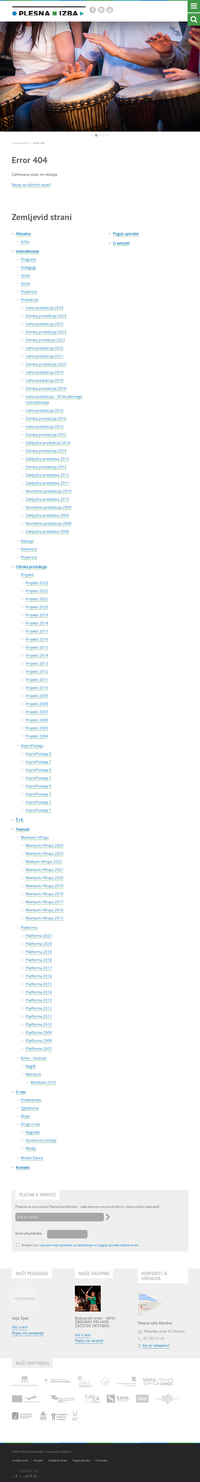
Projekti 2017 (37, 631)
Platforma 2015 (39, 983)
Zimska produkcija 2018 (46, 388)
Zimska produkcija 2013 (46, 466)
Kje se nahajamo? (156, 1346)
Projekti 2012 (37, 671)
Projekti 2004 (37, 736)
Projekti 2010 (37, 687)
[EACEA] (92, 1399)
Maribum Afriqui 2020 (44, 877)
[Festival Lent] (167, 1399)
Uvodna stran (20, 143)
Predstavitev (31, 1099)
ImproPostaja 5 (38, 777)
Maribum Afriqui (35, 837)
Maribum (33, 1074)
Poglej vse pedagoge (28, 1333)
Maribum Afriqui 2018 (44, 893)
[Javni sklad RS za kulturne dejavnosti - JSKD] (85, 1381)
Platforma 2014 (39, 992)
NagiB (31, 1066)
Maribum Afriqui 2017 (44, 901)
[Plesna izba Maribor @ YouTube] (109, 10)
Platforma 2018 (39, 959)
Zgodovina (30, 1107)
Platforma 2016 (39, 975)
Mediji (31, 1148)
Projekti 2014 (37, 655)
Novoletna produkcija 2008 (48, 523)
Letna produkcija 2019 (44, 372)
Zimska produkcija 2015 (46, 434)
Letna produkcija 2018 (44, 380)
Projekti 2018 (37, 623)
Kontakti (23, 1167)
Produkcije (30, 299)
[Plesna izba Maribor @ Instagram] (101, 10)
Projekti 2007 (37, 711)
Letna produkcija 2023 (44, 323)
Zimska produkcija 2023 (46, 331)
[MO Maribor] (24, 1381)
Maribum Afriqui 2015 (44, 917)
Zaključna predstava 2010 (47, 499)
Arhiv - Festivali (34, 1058)
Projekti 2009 (37, 695)
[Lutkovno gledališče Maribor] (22, 1416)
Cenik (25, 283)
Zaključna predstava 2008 (47, 531)
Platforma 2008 (39, 1040)
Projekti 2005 (37, 727)
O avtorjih (121, 243)
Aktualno (23, 233)
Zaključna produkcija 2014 (48, 442)
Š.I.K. (20, 819)
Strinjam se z (80, 1245)
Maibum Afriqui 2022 (44, 861)
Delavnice (29, 548)
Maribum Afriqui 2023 (44, 853)
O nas (21, 1091)
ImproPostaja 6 (38, 769)
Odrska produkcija (31, 566)
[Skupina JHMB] (59, 1416)
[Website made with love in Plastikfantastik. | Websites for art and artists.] (25, 1473)
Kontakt (38, 1460)
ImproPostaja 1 (38, 810)
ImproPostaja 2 (38, 802)
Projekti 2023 (37, 582)
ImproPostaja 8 (38, 753)
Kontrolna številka (28, 1233)
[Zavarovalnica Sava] (118, 1399)
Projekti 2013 (37, 663)
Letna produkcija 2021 (44, 356)
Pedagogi (28, 267)
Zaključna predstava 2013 (47, 458)
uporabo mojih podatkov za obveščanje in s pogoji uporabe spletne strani (89, 1245)
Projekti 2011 (37, 679)
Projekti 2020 (37, 606)
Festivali (23, 829)
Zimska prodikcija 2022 (45, 339)
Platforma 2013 (39, 1000)
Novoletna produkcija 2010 (48, 491)
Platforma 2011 (39, 1016)
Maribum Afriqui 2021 (44, 869)
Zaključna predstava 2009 (47, 515)
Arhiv (25, 241)
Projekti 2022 (37, 590)
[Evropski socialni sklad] (63, 1399)
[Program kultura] (26, 1399)
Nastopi (27, 540)
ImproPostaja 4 (38, 785)
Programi (28, 259)
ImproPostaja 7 (38, 761)
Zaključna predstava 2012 (47, 474)
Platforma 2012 (39, 1008)
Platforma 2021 (39, 935)
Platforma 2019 (39, 951)
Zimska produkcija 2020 (46, 364)
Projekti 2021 (37, 598)
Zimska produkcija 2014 (46, 450)
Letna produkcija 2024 (44, 307)
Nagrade (33, 1132)
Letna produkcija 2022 (44, 347)
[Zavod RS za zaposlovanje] (126, 1381)
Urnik (25, 275)
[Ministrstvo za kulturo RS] (57, 1381)
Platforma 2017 (39, 967)
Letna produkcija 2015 (44, 426)
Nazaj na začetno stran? (31, 184)
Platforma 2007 (39, 1048)
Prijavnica (29, 291)
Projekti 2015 (37, 647)
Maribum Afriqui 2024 (44, 845)
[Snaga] (142, 1399)
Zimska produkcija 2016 (46, 418)
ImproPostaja (32, 745)
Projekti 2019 (37, 615)
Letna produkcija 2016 (44, 410)
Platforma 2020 (39, 943)
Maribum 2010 (43, 1082)
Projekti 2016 (37, 639)
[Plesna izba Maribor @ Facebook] (92, 10)
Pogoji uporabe (126, 233)
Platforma (29, 927)
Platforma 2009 (39, 1032)
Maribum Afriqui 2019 (44, 885)
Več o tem (20, 1327)
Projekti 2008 (37, 703)
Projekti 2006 (37, 719)
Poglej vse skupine (89, 1341)
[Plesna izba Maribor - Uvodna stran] (49, 10)
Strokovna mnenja (41, 1140)
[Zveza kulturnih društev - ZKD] (105, 1381)
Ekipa (25, 1116)
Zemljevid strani (57, 1460)
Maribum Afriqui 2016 (44, 909)
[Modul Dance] (158, 1381)
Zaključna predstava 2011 (47, 482)
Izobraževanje (27, 251)
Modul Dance (32, 1157)
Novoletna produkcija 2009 (48, 507)
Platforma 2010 (39, 1024)
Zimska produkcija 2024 (46, 315)
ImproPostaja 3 (38, 793)
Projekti (27, 574)
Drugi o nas (30, 1124)
